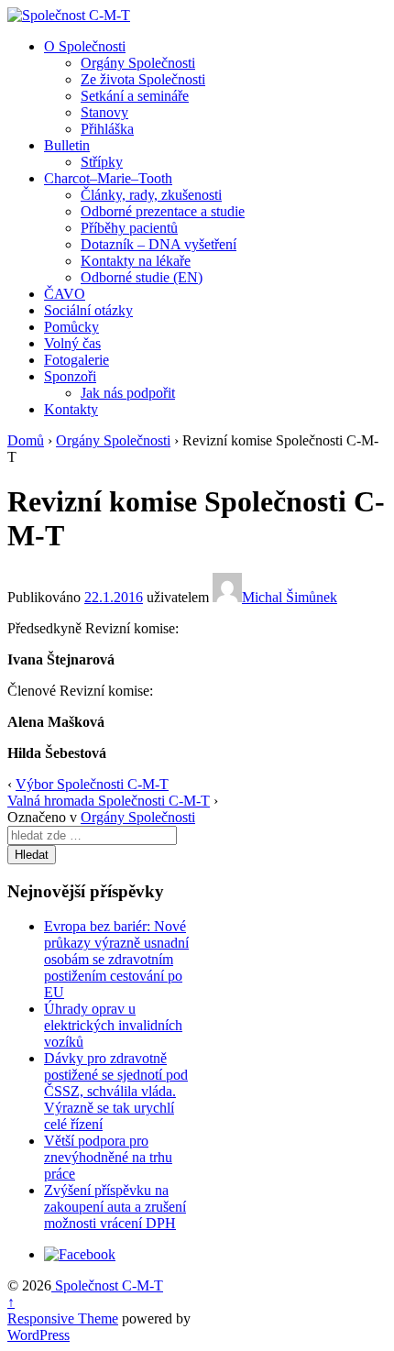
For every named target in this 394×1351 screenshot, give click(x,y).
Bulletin (67, 145)
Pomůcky (71, 327)
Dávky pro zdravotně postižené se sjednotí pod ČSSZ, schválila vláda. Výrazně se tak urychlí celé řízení (116, 1091)
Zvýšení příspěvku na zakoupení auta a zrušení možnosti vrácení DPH (115, 1206)
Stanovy (104, 112)
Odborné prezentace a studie (163, 211)
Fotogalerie (76, 360)
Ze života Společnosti (143, 79)
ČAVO (64, 294)
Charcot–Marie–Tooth (108, 178)
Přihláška (107, 129)
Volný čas (72, 343)
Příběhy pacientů (129, 228)
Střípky (102, 162)
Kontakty (71, 409)
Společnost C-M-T (107, 1285)
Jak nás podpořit (128, 393)
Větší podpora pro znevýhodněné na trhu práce (108, 1157)
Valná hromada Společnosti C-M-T (108, 800)
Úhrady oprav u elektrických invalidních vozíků (113, 1025)
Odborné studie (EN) (141, 277)
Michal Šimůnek (289, 597)
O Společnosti (85, 46)
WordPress (38, 1335)
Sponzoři (70, 376)
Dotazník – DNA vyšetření (158, 244)
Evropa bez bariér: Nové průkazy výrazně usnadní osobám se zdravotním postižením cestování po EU (116, 959)
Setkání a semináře (135, 96)
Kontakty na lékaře (136, 261)
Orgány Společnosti (138, 63)
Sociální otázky (88, 310)
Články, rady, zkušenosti (151, 195)
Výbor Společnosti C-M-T (92, 784)
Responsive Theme (62, 1318)
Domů (25, 440)
